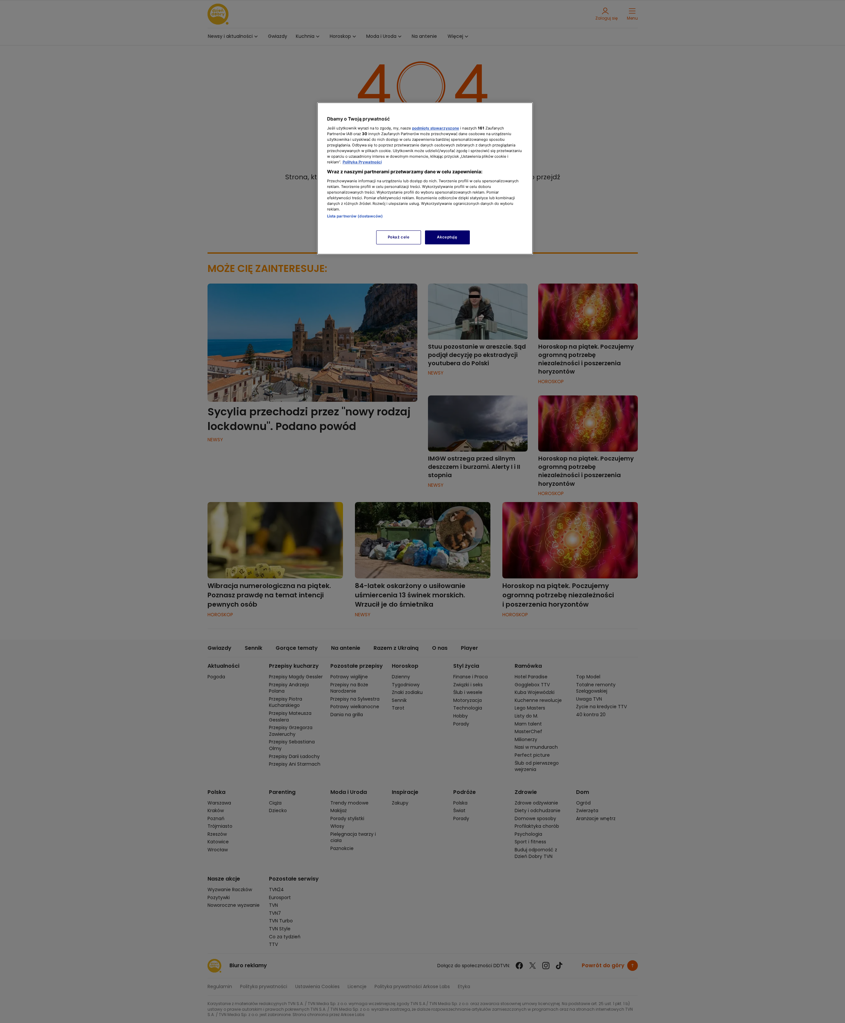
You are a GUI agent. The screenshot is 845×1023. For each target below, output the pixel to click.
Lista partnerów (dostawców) (355, 216)
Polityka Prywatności (362, 162)
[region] (425, 178)
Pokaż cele (399, 237)
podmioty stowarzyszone (435, 128)
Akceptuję (447, 237)
